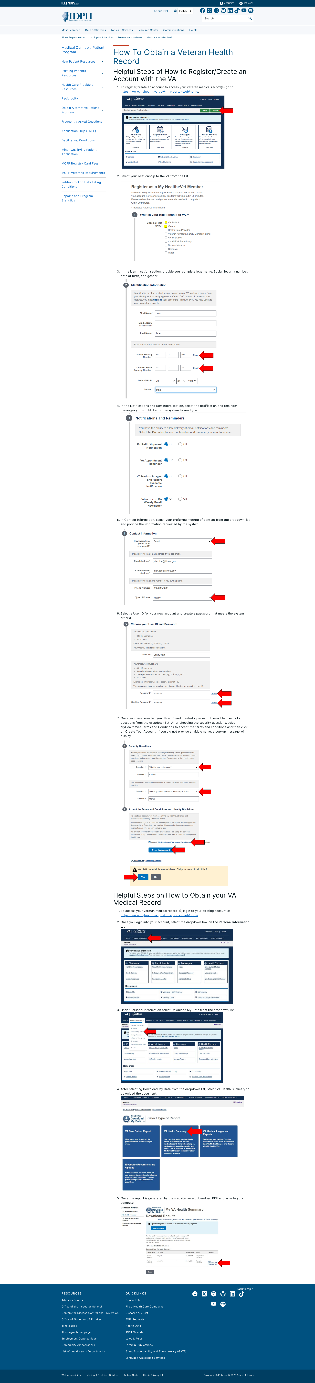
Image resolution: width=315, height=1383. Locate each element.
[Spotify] (250, 11)
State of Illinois (245, 1375)
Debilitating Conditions (78, 140)
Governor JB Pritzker (215, 1375)
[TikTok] (237, 11)
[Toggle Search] (250, 18)
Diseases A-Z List (137, 1313)
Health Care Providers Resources (77, 87)
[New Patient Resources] (102, 61)
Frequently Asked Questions (82, 121)
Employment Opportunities (79, 1338)
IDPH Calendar (135, 1332)
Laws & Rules (134, 1338)
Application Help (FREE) (79, 131)
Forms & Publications (139, 1345)
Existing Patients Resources (74, 73)
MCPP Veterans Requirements (83, 173)
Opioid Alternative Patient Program (80, 110)
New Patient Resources (78, 61)
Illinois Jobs (69, 1325)
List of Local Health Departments (83, 1351)
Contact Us (133, 1300)
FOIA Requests (135, 1319)
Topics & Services (122, 30)
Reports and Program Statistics (77, 198)
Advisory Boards (72, 1300)
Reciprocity (70, 98)
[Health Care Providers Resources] (102, 86)
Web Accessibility (71, 1375)
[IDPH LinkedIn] (232, 1294)
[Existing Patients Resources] (102, 73)
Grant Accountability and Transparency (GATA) (156, 1351)
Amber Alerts (131, 1375)
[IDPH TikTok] (241, 1294)
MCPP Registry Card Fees (80, 163)
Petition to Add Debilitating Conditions (81, 184)
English (183, 11)
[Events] (199, 29)
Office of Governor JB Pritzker (81, 1319)
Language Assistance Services (145, 1357)
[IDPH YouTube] (213, 1304)
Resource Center (148, 30)
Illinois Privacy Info (153, 1375)
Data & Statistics (95, 30)
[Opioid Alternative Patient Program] (102, 110)
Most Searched (71, 30)
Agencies (229, 3)
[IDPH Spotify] (223, 1304)
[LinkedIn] (230, 11)
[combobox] (185, 11)
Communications (173, 30)
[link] (202, 11)
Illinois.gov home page (76, 1332)
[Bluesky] (223, 11)
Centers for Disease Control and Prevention (90, 1313)
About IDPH (161, 11)
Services (248, 3)
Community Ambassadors (78, 1345)
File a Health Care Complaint (144, 1306)
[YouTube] (244, 11)
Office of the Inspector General (82, 1306)
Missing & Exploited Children (102, 1375)
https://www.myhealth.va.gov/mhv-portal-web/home (159, 91)
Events (193, 30)
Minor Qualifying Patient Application (79, 152)
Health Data (133, 1325)
